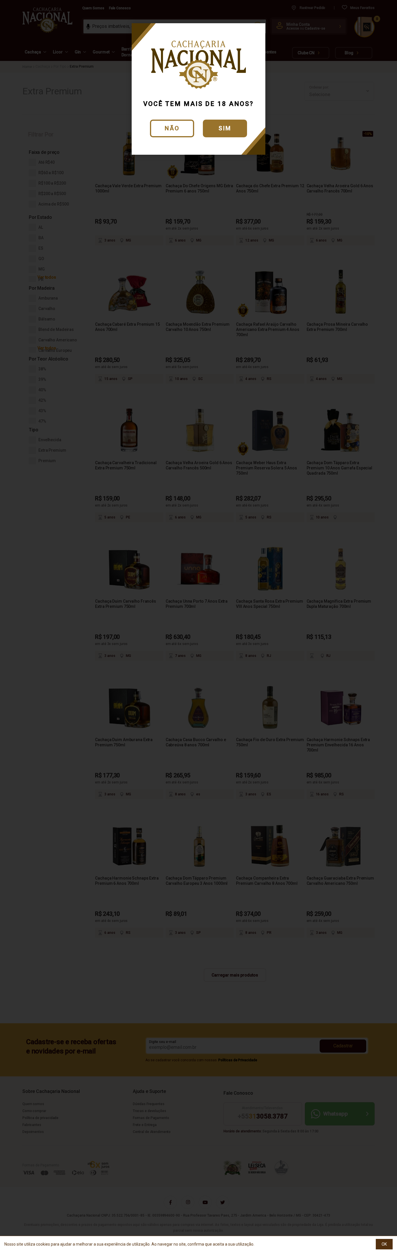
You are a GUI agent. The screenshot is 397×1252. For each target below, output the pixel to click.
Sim (225, 128)
